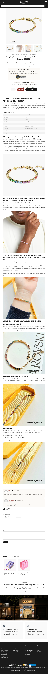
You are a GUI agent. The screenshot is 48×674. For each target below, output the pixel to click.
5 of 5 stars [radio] (18, 518)
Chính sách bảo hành (28, 648)
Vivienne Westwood (16, 651)
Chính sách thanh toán (29, 651)
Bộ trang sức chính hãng (5, 656)
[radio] (4, 569)
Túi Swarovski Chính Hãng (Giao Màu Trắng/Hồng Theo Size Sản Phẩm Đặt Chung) (23, 573)
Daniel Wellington (16, 650)
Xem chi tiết (30, 76)
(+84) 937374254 (34, 634)
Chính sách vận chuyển (29, 650)
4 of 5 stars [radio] (13, 518)
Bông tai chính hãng (4, 651)
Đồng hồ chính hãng (4, 657)
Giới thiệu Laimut (39, 648)
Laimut (5, 572)
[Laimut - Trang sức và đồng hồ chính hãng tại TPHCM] (24, 2)
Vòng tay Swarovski (32, 54)
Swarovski (27, 115)
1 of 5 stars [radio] (3, 518)
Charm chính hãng (4, 654)
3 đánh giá (22, 87)
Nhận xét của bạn (6, 519)
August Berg (15, 648)
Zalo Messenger (39, 631)
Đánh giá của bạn (6, 516)
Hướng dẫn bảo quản (28, 653)
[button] (3, 2)
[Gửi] (45, 6)
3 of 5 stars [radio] (9, 518)
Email (4, 536)
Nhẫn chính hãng (4, 653)
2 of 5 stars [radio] (6, 518)
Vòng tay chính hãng (24, 54)
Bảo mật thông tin (40, 651)
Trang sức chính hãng (15, 54)
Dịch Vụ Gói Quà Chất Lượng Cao (9, 574)
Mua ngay (20, 89)
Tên (4, 530)
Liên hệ (38, 650)
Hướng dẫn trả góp (28, 654)
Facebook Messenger (31, 631)
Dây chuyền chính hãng (5, 648)
